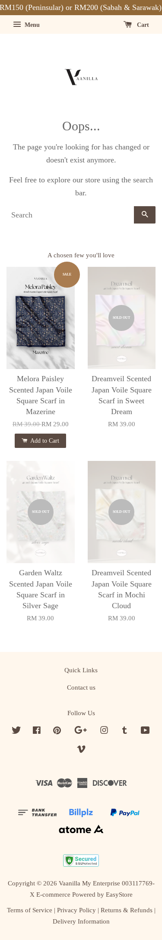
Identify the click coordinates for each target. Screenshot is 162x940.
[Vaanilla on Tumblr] (125, 731)
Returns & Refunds (126, 910)
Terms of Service (29, 910)
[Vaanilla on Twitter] (16, 731)
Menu (31, 25)
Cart (142, 25)
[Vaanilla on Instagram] (104, 731)
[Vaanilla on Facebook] (36, 731)
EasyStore (119, 894)
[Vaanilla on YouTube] (145, 731)
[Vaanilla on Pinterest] (57, 731)
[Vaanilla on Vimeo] (81, 750)
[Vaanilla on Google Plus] (81, 731)
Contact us (81, 687)
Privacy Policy (76, 910)
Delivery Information (81, 921)
